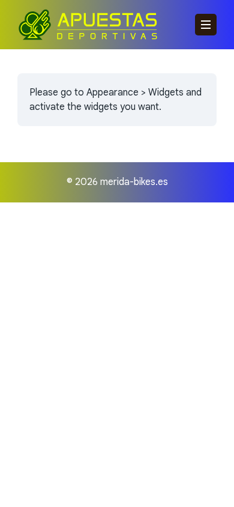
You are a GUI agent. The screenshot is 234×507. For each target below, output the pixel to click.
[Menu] (206, 24)
